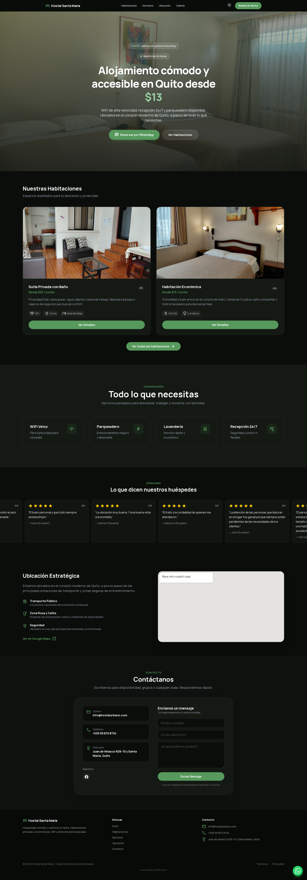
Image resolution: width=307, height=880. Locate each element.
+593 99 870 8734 (104, 733)
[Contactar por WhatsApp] (298, 871)
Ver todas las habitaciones (153, 346)
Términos (262, 864)
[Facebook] (86, 777)
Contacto (118, 849)
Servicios (147, 5)
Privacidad (278, 864)
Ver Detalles (86, 325)
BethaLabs (162, 869)
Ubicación (165, 5)
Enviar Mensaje (191, 776)
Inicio (115, 826)
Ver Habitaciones (180, 135)
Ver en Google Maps (39, 639)
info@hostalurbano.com (110, 715)
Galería (180, 5)
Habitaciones (129, 5)
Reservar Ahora (248, 5)
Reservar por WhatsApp (134, 134)
